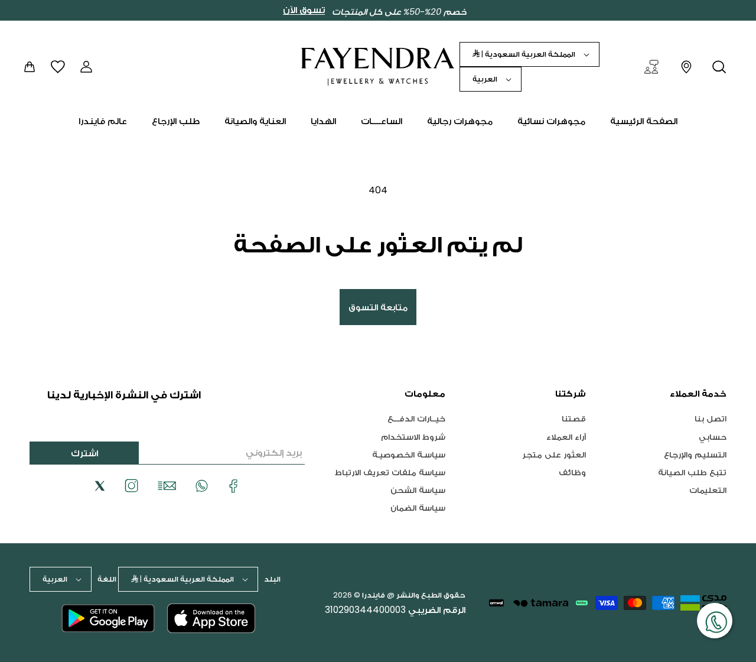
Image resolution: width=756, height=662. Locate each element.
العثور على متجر (554, 454)
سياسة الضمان (417, 507)
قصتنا (574, 419)
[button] (719, 67)
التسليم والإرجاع (695, 454)
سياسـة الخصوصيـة (408, 454)
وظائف (572, 472)
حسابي (712, 436)
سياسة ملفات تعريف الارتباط (390, 472)
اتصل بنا (710, 419)
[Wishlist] (58, 66)
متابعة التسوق (378, 307)
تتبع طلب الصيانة (692, 472)
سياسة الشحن (417, 489)
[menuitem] (644, 121)
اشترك (84, 453)
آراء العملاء (566, 436)
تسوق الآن (304, 10)
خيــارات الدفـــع (416, 419)
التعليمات (707, 489)
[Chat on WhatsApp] (714, 620)
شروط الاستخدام (413, 436)
